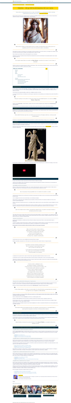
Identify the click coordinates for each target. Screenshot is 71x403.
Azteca (41, 1)
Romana (30, 1)
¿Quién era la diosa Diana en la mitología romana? (23, 81)
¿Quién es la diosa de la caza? (21, 83)
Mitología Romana (29, 4)
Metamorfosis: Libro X (49, 395)
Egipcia (37, 1)
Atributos (16, 71)
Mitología (16, 73)
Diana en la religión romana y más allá (22, 76)
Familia (16, 72)
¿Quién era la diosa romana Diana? (21, 80)
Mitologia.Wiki (14, 402)
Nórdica (33, 1)
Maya (38, 1)
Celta (34, 1)
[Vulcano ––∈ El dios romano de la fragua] (20, 389)
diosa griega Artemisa (44, 13)
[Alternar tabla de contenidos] (46, 69)
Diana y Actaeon (19, 75)
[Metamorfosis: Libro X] (49, 389)
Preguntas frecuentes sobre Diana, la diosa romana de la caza (22, 79)
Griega (28, 1)
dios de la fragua (48, 126)
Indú (47, 1)
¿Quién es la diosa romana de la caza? (22, 82)
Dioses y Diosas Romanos (18, 4)
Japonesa (45, 1)
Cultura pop (16, 78)
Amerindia (49, 1)
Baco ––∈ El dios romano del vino (35, 396)
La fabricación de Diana (20, 74)
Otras (52, 1)
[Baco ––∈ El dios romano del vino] (34, 389)
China (43, 1)
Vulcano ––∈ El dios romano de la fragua (19, 396)
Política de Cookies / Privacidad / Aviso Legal (29, 402)
